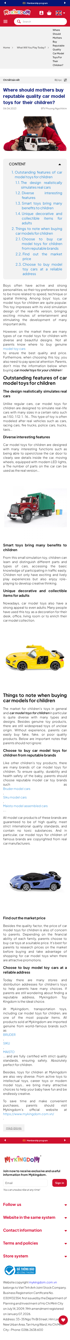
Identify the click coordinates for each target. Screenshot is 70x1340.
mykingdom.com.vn (43, 1282)
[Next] (65, 3)
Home (6, 47)
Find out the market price (42, 256)
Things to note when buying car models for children (39, 230)
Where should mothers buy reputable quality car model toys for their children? (58, 48)
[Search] (19, 21)
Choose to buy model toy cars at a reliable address (42, 269)
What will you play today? (31, 47)
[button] (8, 21)
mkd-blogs (14, 1128)
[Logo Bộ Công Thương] (19, 1275)
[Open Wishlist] (63, 1320)
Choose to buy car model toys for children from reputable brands (42, 243)
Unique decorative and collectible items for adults (42, 218)
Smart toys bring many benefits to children (42, 205)
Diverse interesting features (42, 195)
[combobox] (40, 21)
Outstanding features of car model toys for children (38, 174)
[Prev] (5, 3)
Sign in (59, 1182)
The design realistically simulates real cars (41, 184)
